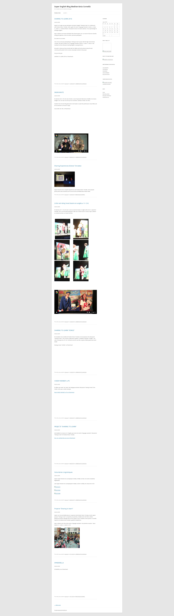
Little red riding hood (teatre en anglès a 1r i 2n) (71, 203)
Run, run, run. (57, 438)
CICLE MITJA (105, 71)
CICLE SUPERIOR (106, 72)
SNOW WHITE (59, 92)
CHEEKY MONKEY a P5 (62, 381)
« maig (104, 35)
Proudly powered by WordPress (60, 610)
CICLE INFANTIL (105, 67)
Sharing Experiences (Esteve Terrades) (67, 166)
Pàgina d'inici (57, 13)
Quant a (65, 13)
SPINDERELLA (59, 563)
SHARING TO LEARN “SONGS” (64, 330)
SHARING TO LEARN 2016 (63, 19)
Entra (104, 92)
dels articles (106, 94)
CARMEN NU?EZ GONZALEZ (80, 83)
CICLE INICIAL (105, 69)
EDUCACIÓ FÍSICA (106, 74)
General (66, 83)
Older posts (57, 605)
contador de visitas (107, 84)
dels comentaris (107, 95)
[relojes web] (106, 49)
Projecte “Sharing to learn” (63, 509)
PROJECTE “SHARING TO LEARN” (65, 426)
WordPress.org (106, 97)
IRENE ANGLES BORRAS (80, 194)
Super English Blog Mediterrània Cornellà (72, 6)
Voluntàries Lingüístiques (63, 472)
